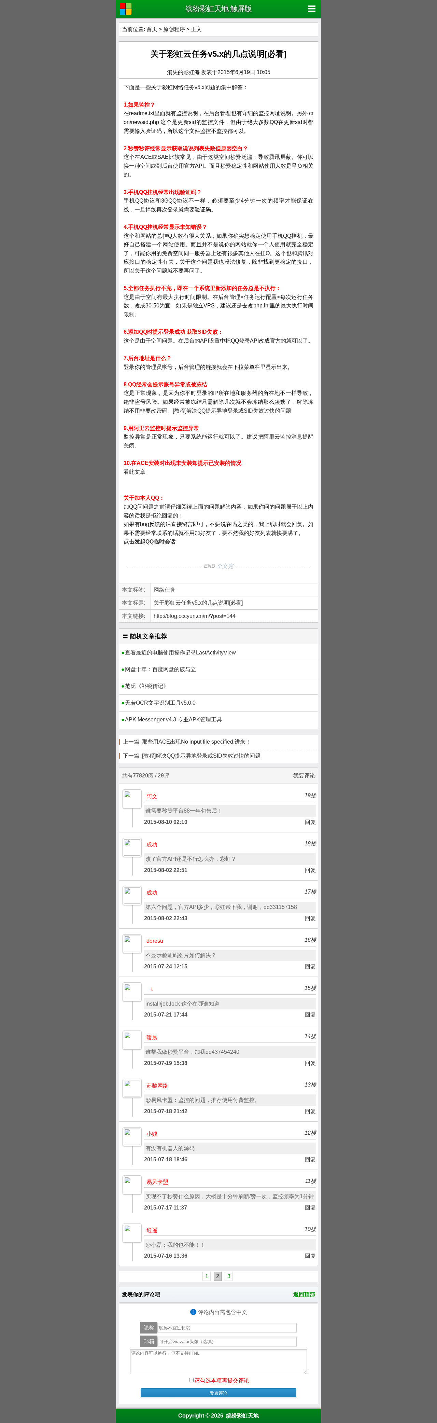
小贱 (151, 1134)
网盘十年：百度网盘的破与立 (160, 669)
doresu (154, 941)
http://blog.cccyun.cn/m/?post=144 (195, 616)
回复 (310, 822)
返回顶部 (304, 1294)
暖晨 (151, 1037)
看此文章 (134, 472)
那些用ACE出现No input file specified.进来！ (187, 742)
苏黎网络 (157, 1086)
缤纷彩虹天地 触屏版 (218, 8)
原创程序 (174, 29)
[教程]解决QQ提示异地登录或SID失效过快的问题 (232, 411)
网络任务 (164, 590)
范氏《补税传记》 (147, 686)
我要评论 (304, 775)
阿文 (151, 796)
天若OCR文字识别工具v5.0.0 (160, 703)
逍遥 (151, 1230)
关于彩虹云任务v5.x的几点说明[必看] (218, 53)
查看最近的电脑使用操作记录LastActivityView (180, 652)
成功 (151, 844)
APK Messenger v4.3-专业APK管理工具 (173, 719)
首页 (151, 29)
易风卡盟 (157, 1182)
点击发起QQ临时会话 (149, 541)
